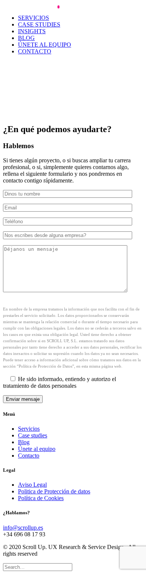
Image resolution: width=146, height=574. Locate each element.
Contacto (34, 51)
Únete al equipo (44, 44)
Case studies (32, 435)
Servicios (33, 18)
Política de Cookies (41, 498)
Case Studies (39, 24)
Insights (32, 31)
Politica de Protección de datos (54, 491)
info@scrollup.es (23, 527)
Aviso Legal (32, 484)
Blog (26, 38)
